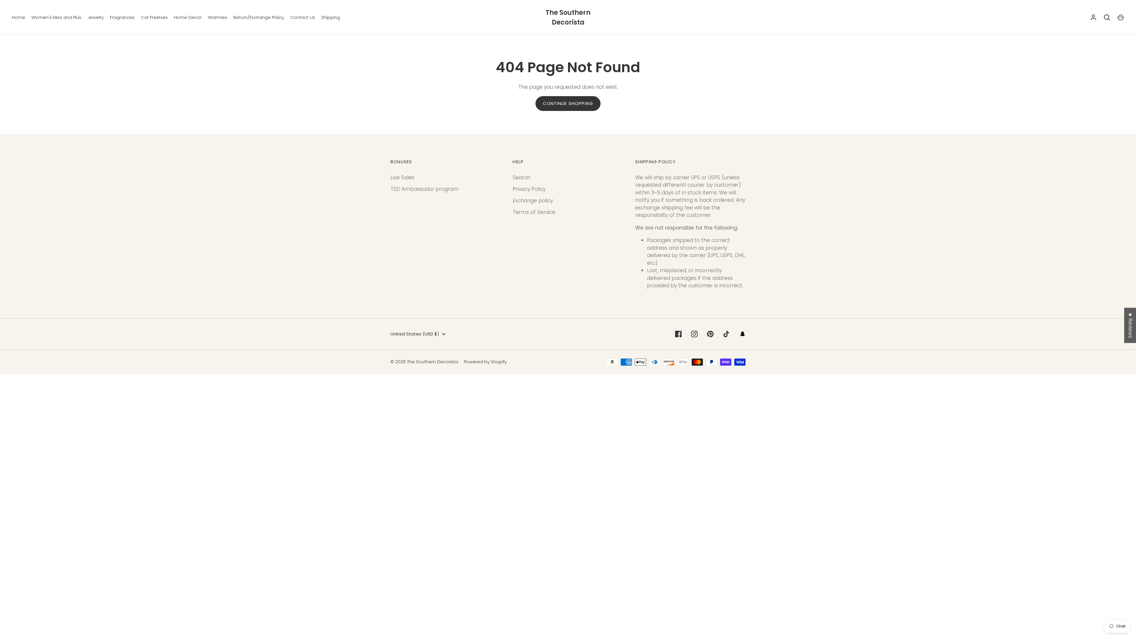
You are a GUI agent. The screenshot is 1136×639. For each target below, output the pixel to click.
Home (18, 17)
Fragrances (122, 17)
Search (521, 177)
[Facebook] (678, 334)
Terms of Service (534, 212)
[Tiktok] (726, 334)
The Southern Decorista (568, 17)
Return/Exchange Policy (258, 17)
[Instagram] (694, 334)
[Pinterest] (710, 334)
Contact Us (302, 17)
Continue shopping (568, 103)
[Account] (1093, 17)
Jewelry (96, 17)
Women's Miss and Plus (56, 17)
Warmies (217, 17)
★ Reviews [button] (1130, 325)
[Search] (1107, 17)
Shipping (330, 17)
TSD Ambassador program (424, 189)
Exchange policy (533, 200)
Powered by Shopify (485, 362)
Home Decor (188, 17)
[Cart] (1120, 17)
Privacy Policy (529, 189)
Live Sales (402, 177)
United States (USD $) (414, 334)
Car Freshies (154, 17)
